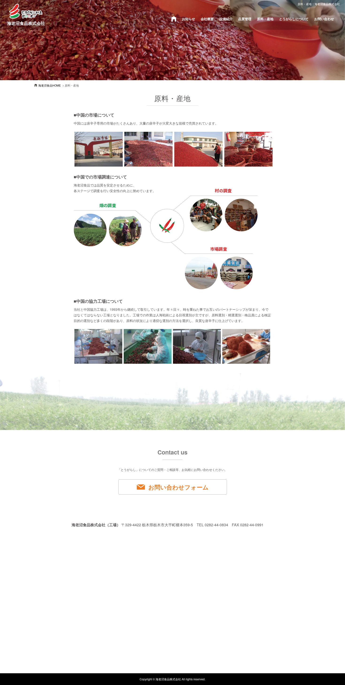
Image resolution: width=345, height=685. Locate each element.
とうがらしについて (294, 18)
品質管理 (244, 18)
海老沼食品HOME (49, 85)
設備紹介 (226, 18)
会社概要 (207, 18)
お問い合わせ (324, 18)
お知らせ (188, 18)
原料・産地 (265, 18)
